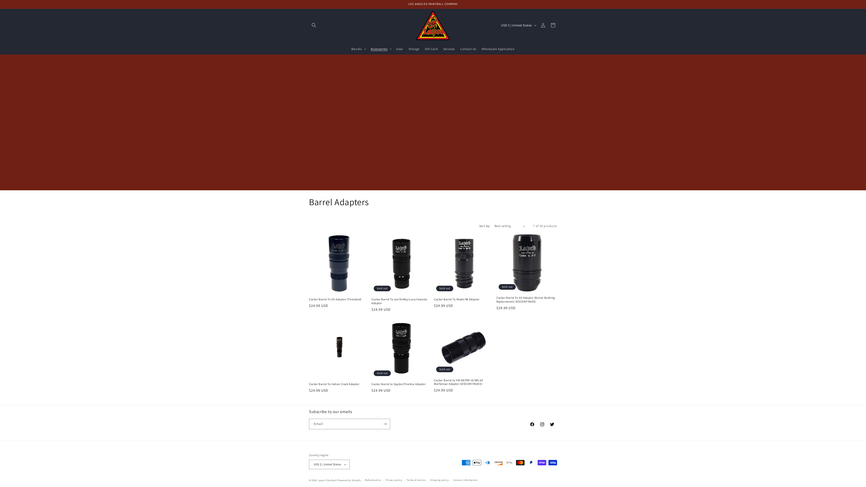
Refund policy (373, 480)
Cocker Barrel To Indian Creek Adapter (334, 384)
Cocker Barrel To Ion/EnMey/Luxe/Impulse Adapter (399, 301)
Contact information (465, 480)
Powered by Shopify (349, 480)
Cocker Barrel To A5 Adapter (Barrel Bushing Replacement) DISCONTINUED (525, 299)
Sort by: (484, 226)
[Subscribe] (385, 424)
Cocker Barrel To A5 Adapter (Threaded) (335, 299)
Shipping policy (439, 480)
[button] (314, 25)
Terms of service (416, 480)
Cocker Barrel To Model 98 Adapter (456, 299)
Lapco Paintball (327, 480)
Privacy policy (394, 480)
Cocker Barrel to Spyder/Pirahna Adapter (398, 384)
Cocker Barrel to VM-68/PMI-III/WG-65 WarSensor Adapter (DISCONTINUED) (458, 382)
